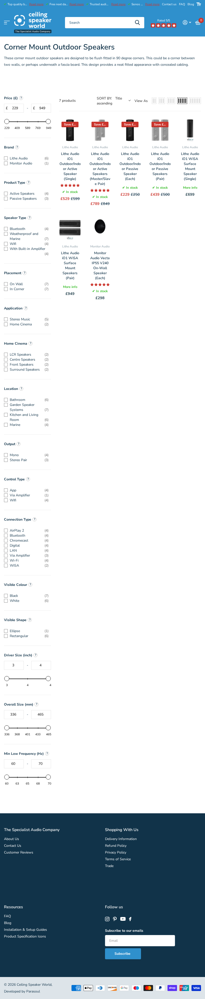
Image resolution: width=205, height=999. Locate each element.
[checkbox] (26, 158)
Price (11, 98)
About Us (11, 839)
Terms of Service (118, 859)
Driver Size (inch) (18, 655)
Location (11, 388)
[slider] (6, 121)
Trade (109, 866)
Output (9, 444)
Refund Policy (115, 845)
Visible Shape (15, 620)
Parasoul (33, 991)
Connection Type (17, 519)
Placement (12, 273)
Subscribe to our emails (124, 930)
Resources (13, 907)
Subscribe (123, 953)
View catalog (7, 22)
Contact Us (12, 845)
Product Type (14, 182)
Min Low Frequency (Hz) (24, 753)
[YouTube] (123, 919)
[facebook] (130, 919)
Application (13, 308)
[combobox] (104, 22)
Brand (9, 147)
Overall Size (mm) (18, 704)
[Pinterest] (115, 919)
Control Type (14, 479)
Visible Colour (15, 584)
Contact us (169, 4)
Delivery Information (121, 839)
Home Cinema (15, 343)
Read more (36, 4)
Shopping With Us (121, 830)
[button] (70, 185)
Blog (191, 4)
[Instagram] (107, 919)
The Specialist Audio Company (32, 830)
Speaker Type (15, 217)
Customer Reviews (18, 852)
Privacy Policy (115, 852)
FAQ (182, 4)
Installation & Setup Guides (25, 929)
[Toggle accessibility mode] (198, 4)
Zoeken (137, 22)
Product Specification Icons (25, 936)
